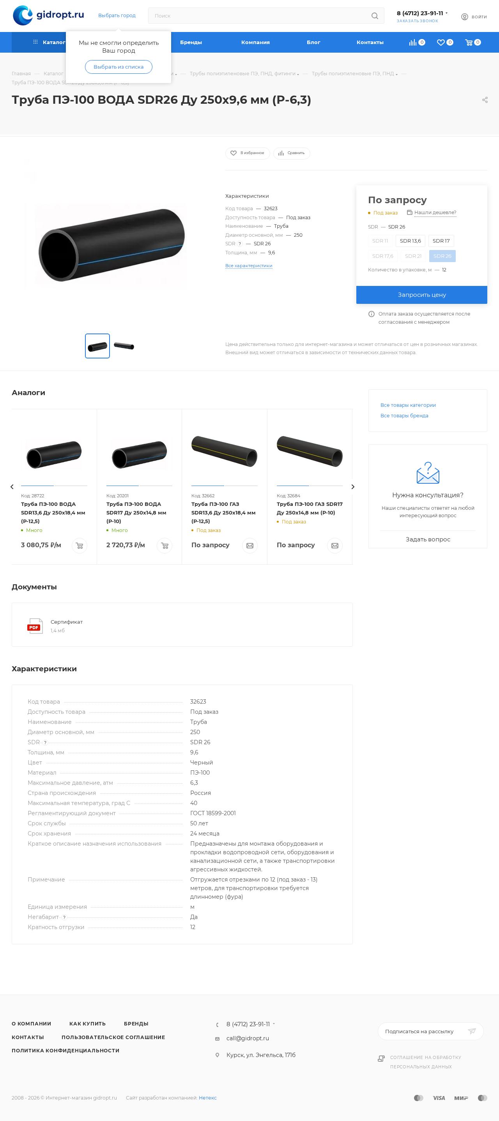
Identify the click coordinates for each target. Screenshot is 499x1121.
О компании (31, 1024)
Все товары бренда (404, 416)
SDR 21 (413, 256)
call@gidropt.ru (247, 1038)
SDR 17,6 (382, 256)
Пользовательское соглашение (113, 1037)
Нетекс (208, 1098)
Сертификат (67, 622)
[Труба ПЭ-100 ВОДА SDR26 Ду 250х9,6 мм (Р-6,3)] (111, 236)
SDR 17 (441, 241)
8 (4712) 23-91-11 (420, 13)
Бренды (136, 1024)
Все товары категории (408, 405)
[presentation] (11, 487)
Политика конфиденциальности (66, 1051)
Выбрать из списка (119, 67)
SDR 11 (380, 241)
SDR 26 (442, 256)
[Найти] (374, 15)
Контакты (28, 1037)
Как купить (87, 1024)
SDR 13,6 (410, 241)
